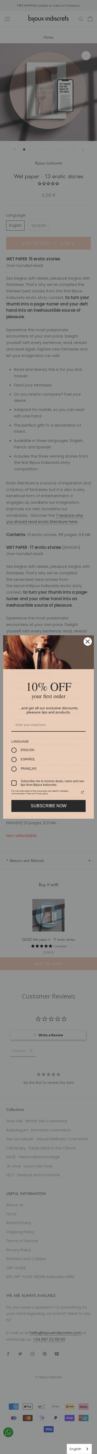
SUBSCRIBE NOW (48, 806)
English (75, 1448)
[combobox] (79, 1449)
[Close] (87, 641)
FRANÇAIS (28, 769)
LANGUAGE (20, 741)
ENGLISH (27, 750)
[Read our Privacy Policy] (82, 792)
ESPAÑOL (28, 759)
